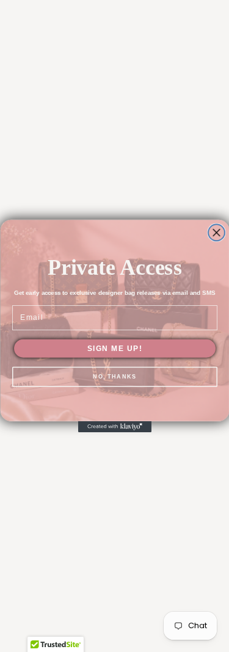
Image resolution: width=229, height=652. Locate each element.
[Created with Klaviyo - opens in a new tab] (114, 426)
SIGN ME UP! (114, 348)
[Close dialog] (216, 233)
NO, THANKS (114, 377)
